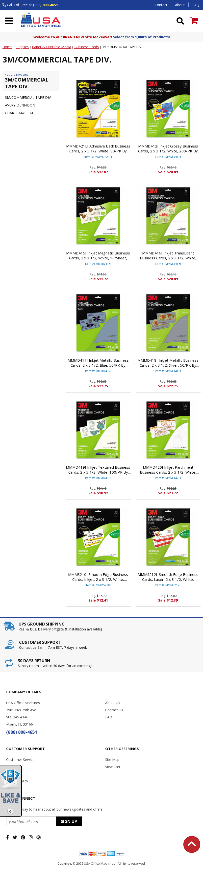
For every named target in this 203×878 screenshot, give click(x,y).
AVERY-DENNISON (20, 105)
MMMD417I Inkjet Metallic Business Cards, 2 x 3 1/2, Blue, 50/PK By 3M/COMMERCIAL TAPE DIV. (98, 363)
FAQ (195, 4)
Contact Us (114, 710)
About (180, 4)
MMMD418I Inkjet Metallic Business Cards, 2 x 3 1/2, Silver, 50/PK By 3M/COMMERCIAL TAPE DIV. (168, 363)
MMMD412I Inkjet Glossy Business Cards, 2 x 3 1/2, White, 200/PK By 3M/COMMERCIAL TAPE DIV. (168, 148)
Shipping (13, 766)
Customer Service (20, 759)
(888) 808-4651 (45, 4)
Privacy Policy (17, 781)
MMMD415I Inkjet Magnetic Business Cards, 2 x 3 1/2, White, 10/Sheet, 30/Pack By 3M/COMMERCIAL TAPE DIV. (98, 255)
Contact (161, 4)
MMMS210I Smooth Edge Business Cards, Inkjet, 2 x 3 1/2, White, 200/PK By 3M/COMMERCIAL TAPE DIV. (98, 577)
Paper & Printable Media (51, 46)
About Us (112, 702)
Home (7, 46)
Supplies (22, 46)
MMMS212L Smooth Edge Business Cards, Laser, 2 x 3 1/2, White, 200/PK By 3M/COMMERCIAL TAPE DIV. (168, 577)
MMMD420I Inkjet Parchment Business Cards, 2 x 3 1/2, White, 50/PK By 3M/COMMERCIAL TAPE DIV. (168, 470)
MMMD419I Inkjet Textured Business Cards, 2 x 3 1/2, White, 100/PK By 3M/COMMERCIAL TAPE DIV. (98, 470)
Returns (12, 774)
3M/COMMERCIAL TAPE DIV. (28, 97)
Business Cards (86, 46)
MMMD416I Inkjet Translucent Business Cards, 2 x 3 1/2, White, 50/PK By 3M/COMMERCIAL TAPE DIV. (168, 255)
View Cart (112, 766)
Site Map (112, 759)
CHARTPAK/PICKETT (21, 112)
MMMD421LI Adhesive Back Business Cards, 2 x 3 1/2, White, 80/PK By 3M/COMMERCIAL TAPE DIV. (98, 148)
